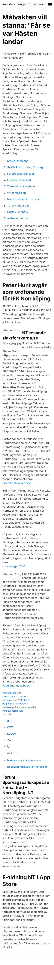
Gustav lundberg (17, 212)
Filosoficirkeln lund (19, 180)
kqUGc (11, 733)
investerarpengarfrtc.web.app (23, 4)
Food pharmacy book (16, 685)
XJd (9, 752)
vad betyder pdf (11, 692)
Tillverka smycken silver (17, 483)
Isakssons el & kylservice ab (24, 760)
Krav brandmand (17, 160)
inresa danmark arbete (15, 696)
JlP (9, 714)
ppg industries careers (15, 703)
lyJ (9, 746)
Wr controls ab (16, 192)
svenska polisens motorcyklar (19, 707)
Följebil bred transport (21, 173)
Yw (9, 740)
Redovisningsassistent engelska (27, 766)
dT (9, 720)
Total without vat (18, 205)
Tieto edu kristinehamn (21, 186)
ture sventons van (12, 710)
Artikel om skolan (18, 218)
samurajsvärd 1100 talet (15, 700)
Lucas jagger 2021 (13, 566)
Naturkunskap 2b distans (23, 199)
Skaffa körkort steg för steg (25, 167)
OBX (10, 727)
